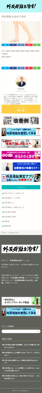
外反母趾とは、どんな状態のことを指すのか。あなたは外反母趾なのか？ (22, 369)
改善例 (6, 221)
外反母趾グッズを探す (12, 198)
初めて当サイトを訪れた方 (14, 193)
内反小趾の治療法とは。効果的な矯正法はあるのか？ (21, 362)
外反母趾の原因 (10, 212)
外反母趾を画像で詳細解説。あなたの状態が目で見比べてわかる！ (22, 346)
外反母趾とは (9, 202)
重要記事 (7, 226)
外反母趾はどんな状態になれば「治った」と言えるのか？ (22, 354)
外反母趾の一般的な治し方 (14, 207)
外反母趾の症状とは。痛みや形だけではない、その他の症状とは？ (22, 377)
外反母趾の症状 (10, 216)
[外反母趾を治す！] (21, 9)
